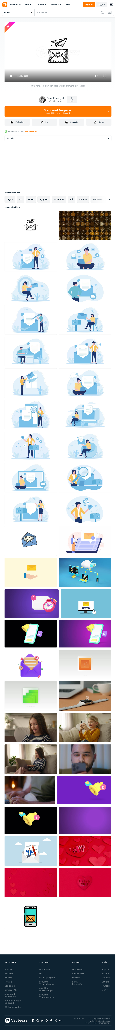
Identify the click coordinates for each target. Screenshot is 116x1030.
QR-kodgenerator (13, 1005)
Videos (41, 4)
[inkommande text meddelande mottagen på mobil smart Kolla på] (85, 694)
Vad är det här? (31, 131)
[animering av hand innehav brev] (31, 571)
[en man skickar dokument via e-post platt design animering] (85, 287)
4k (20, 198)
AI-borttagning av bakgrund (13, 1000)
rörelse (83, 198)
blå (71, 198)
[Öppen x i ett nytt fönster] (56, 1019)
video (31, 198)
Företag (8, 980)
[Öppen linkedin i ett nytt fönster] (42, 1019)
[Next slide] (104, 198)
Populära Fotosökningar (45, 988)
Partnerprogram (46, 976)
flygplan (44, 198)
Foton (28, 4)
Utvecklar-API (11, 988)
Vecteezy (9, 972)
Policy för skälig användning (95, 1021)
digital (10, 198)
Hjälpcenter (76, 968)
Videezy (8, 976)
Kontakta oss (77, 972)
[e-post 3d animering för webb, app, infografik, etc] (31, 663)
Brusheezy (9, 968)
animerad (59, 198)
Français (104, 984)
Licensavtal (44, 968)
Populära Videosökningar (46, 994)
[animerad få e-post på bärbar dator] (85, 539)
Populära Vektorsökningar (46, 981)
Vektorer (14, 4)
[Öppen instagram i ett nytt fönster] (37, 1019)
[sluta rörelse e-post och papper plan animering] (31, 224)
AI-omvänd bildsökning (10, 993)
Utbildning (10, 984)
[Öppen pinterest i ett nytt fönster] (47, 1019)
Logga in (101, 4)
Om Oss (75, 976)
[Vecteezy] (4, 4)
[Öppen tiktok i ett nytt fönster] (51, 1019)
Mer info (10, 137)
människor (98, 198)
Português (104, 976)
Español (103, 972)
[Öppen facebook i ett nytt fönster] (33, 1019)
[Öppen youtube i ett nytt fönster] (60, 1019)
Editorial (55, 4)
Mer (68, 4)
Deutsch (103, 980)
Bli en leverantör (76, 981)
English (103, 968)
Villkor (90, 1019)
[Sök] (102, 12)
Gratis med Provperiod (58, 111)
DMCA (41, 972)
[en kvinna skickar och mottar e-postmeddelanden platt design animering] (85, 255)
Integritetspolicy (102, 1019)
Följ (72, 101)
